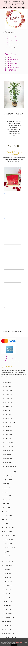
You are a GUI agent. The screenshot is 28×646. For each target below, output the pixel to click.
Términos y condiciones (12, 361)
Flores (9, 35)
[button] (12, 52)
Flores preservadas (13, 45)
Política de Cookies (11, 359)
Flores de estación (12, 41)
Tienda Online (10, 32)
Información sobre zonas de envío (13, 8)
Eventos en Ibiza (11, 47)
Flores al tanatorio (12, 37)
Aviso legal (8, 357)
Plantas (9, 43)
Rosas (9, 39)
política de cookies (19, 642)
